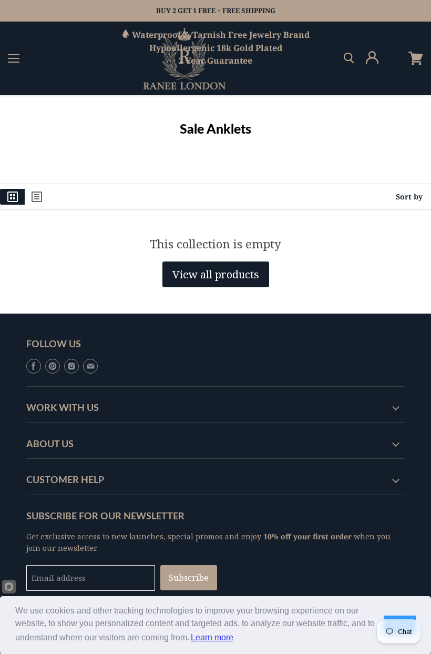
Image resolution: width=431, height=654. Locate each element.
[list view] (37, 197)
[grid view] (12, 197)
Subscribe (189, 577)
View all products (215, 274)
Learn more (212, 637)
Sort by (409, 197)
